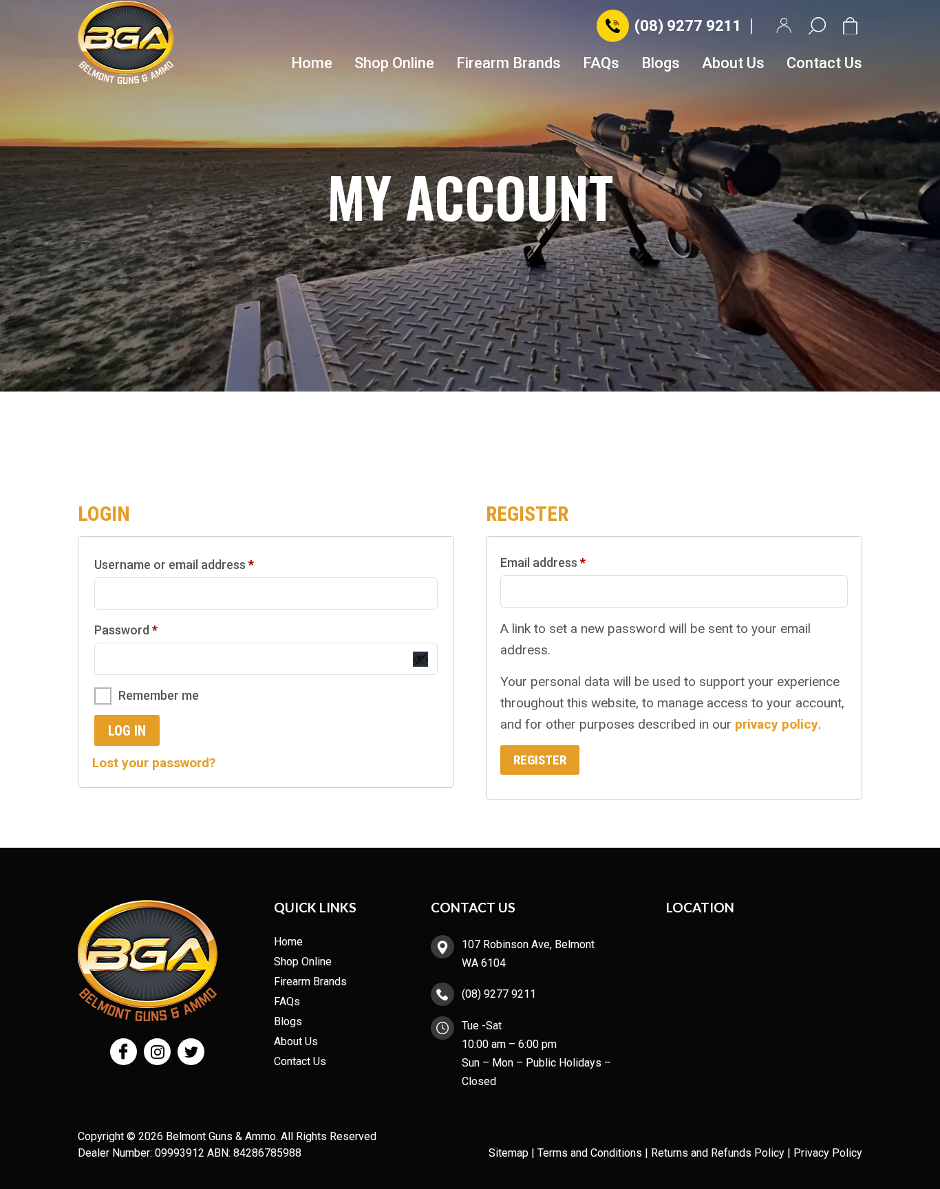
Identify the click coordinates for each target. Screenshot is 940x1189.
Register (539, 760)
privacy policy (776, 724)
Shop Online (394, 64)
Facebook (123, 1051)
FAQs (601, 64)
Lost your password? (153, 763)
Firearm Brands (508, 64)
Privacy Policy (827, 1152)
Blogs (660, 64)
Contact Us (824, 64)
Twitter (191, 1051)
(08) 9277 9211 (688, 25)
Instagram (157, 1051)
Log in (127, 730)
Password (150, 629)
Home (311, 64)
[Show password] (420, 659)
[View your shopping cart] (852, 25)
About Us (733, 64)
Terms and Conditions (589, 1152)
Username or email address (198, 564)
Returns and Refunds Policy (717, 1152)
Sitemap (508, 1152)
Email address (567, 562)
